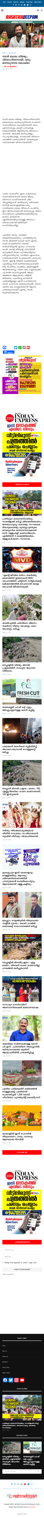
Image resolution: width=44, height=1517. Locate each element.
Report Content (37, 2)
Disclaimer (22, 2)
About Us (9, 2)
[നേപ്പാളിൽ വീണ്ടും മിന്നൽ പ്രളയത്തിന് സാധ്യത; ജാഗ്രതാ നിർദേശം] (22, 649)
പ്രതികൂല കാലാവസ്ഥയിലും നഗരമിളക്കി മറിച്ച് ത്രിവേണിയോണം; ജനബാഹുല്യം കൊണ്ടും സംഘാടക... (20, 1425)
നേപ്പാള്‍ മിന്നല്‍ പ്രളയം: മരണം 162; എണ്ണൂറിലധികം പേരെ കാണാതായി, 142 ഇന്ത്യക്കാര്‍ (21, 791)
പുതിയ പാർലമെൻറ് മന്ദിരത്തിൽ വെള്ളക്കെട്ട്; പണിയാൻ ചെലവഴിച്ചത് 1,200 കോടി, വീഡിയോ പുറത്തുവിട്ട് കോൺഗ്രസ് (21, 1093)
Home (4, 2)
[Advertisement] (22, 94)
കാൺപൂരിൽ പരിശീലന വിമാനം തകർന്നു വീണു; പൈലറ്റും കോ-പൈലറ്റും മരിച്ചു (19, 626)
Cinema (4, 53)
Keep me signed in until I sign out (20, 1262)
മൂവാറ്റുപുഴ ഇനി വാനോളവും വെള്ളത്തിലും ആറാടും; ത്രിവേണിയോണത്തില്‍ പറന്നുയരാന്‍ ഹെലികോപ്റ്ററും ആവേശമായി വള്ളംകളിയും (18, 878)
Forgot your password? (8, 1274)
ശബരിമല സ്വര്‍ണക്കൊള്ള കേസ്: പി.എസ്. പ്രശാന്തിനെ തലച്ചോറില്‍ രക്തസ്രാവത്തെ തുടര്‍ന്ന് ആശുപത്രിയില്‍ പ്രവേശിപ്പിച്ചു (20, 1048)
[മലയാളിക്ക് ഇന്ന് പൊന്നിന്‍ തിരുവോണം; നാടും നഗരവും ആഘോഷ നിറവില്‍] (22, 1118)
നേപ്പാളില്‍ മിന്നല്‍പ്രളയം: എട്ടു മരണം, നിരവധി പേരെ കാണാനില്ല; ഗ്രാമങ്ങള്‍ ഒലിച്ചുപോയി (21, 965)
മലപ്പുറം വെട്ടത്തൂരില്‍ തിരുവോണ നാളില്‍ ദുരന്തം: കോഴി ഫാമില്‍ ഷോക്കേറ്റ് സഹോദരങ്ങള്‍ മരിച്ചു (20, 923)
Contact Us (15, 2)
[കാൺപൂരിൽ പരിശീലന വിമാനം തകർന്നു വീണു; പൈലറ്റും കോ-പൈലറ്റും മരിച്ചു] (22, 607)
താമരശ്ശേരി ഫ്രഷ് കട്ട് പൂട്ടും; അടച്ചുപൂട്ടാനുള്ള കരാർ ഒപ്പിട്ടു (18, 709)
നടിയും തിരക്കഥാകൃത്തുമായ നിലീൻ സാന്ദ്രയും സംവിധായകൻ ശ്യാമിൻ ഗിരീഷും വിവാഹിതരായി (20, 833)
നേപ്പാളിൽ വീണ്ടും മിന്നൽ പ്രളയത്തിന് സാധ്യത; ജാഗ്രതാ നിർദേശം (18, 668)
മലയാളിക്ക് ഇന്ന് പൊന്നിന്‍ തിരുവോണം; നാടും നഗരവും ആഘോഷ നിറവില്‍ (17, 1136)
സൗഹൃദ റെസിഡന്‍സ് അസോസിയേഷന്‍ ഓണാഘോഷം (20, 1006)
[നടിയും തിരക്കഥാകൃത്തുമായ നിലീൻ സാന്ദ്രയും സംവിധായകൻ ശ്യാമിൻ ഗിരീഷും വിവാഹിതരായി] (22, 815)
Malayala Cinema (12, 53)
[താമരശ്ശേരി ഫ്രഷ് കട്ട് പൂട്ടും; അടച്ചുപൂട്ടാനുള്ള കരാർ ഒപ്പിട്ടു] (22, 691)
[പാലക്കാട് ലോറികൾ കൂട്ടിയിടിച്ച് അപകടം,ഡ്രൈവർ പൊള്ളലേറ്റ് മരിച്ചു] (22, 731)
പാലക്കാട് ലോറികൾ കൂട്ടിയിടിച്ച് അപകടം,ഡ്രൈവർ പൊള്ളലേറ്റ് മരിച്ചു (19, 749)
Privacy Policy (29, 2)
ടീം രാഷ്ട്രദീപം (10, 66)
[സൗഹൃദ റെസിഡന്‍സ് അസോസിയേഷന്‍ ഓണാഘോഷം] (22, 989)
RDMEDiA (32, 1507)
